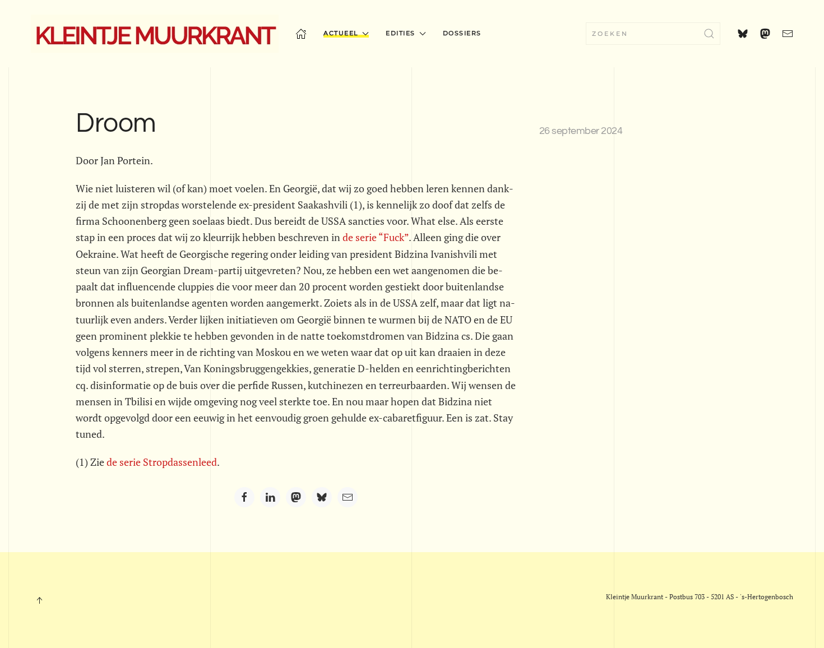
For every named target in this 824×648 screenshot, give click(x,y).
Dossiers (462, 33)
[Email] (347, 497)
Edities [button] (400, 33)
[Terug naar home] (155, 33)
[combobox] (653, 33)
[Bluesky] (322, 497)
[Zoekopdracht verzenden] (709, 33)
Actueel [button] (341, 33)
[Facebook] (244, 497)
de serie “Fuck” (375, 237)
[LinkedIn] (270, 497)
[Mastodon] (296, 497)
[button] (39, 600)
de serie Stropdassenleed (162, 462)
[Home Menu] (301, 33)
